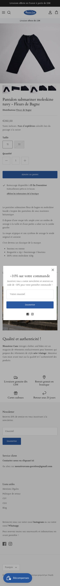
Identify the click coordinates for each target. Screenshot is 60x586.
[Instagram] (32, 314)
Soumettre (30, 305)
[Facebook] (28, 314)
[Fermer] (52, 269)
